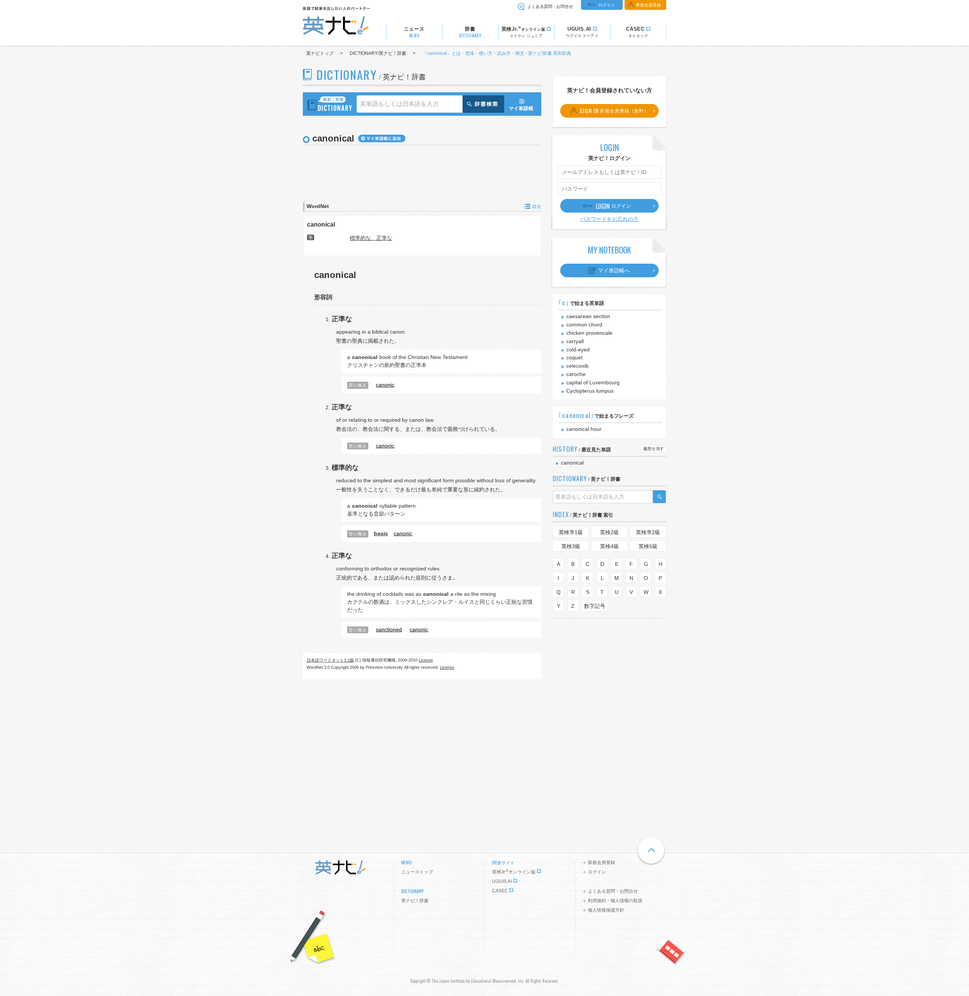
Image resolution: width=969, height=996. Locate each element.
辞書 (470, 32)
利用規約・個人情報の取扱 (615, 900)
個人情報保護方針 (606, 910)
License (426, 660)
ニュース (414, 32)
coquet (574, 357)
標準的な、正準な (371, 238)
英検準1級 (571, 532)
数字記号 (594, 606)
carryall (575, 341)
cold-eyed (578, 350)
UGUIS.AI (502, 881)
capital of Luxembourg (593, 382)
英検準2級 (648, 532)
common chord (584, 325)
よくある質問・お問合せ (550, 6)
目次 (536, 206)
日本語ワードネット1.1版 (330, 660)
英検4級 (609, 546)
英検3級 (570, 546)
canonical (321, 224)
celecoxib (577, 366)
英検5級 (648, 546)
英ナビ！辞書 (414, 900)
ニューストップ (417, 872)
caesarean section (588, 316)
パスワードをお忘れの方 (609, 219)
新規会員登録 (648, 5)
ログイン (606, 5)
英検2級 (609, 532)
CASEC (500, 890)
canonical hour (583, 429)
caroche (576, 374)
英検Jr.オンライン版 (514, 872)
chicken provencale (589, 333)
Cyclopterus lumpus (590, 391)
